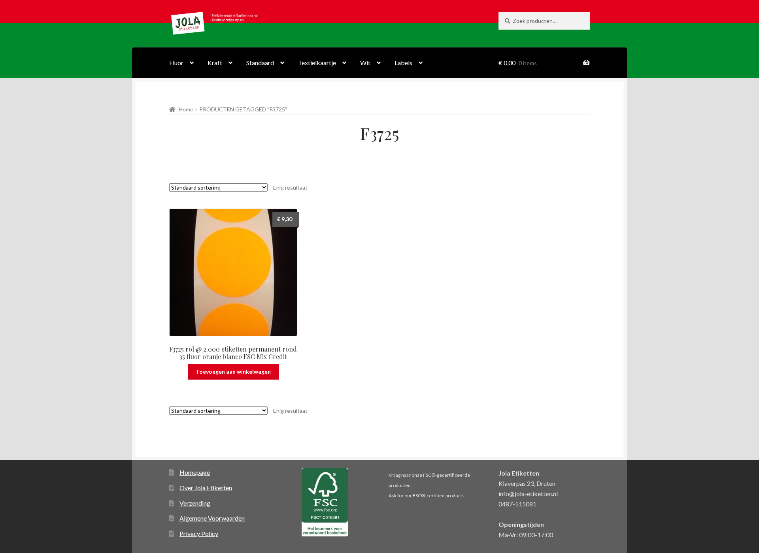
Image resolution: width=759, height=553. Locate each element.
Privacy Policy (198, 533)
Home (186, 109)
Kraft (215, 62)
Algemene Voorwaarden (212, 518)
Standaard (260, 62)
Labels (403, 62)
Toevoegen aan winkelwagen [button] (233, 371)
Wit (365, 62)
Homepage (194, 472)
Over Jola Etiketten (205, 487)
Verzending (194, 503)
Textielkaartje (317, 62)
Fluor (176, 62)
